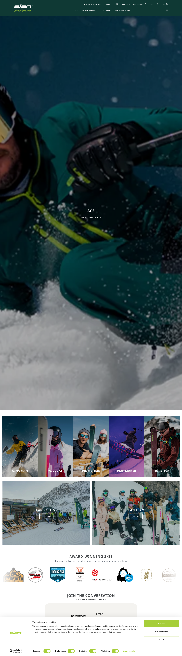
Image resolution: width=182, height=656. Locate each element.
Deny (161, 640)
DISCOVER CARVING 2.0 (91, 217)
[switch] (71, 651)
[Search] (167, 10)
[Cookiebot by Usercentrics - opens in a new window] (16, 651)
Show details (129, 651)
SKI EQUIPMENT (89, 10)
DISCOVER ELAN (122, 10)
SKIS (75, 10)
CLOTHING (106, 10)
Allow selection (161, 632)
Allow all (161, 623)
